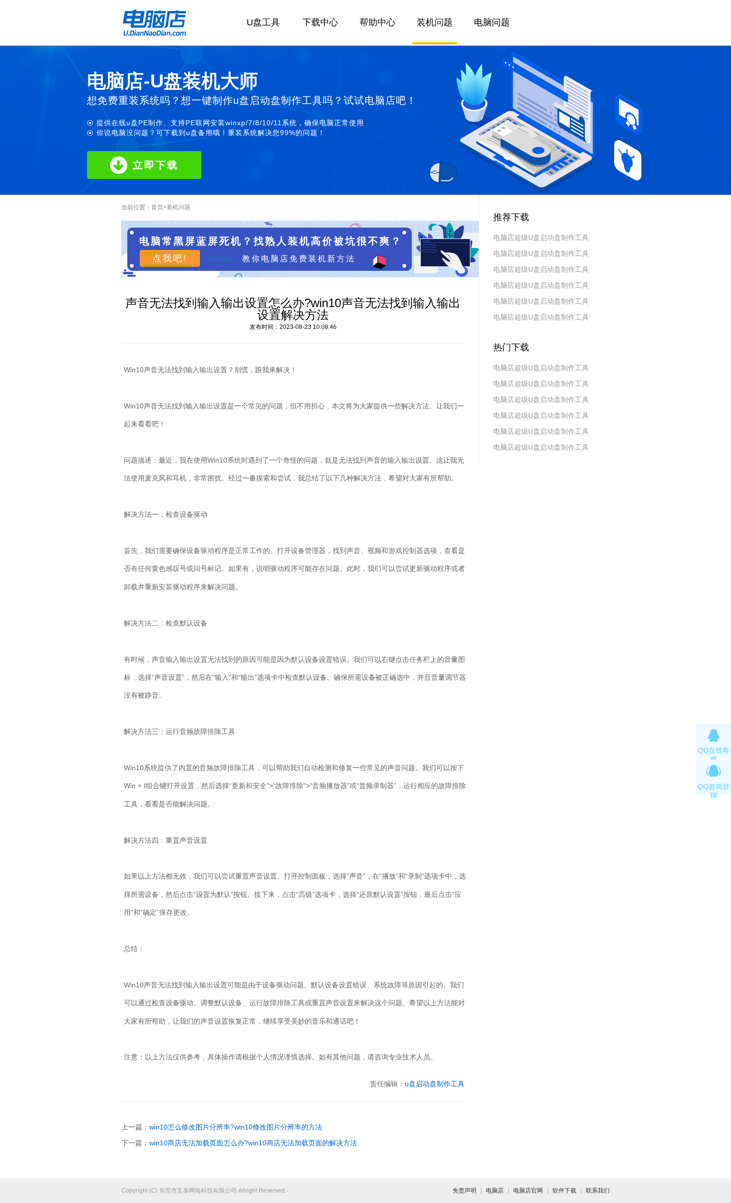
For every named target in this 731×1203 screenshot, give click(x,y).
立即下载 (156, 165)
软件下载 (564, 1190)
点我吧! (169, 258)
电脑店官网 (528, 1190)
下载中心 (320, 22)
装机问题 (435, 22)
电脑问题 (492, 22)
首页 (157, 207)
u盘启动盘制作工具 (434, 1084)
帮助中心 (377, 22)
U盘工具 (263, 22)
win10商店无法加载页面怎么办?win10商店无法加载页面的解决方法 (253, 1143)
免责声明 (464, 1190)
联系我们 (598, 1190)
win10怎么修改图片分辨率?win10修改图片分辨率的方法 (235, 1127)
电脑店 (495, 1190)
